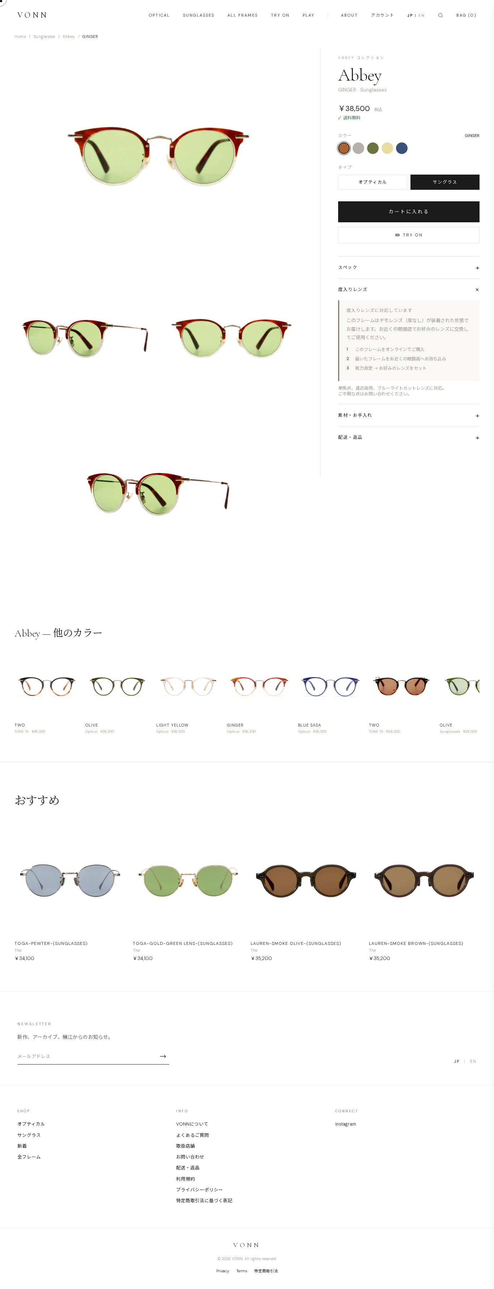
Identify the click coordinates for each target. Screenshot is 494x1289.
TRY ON (280, 15)
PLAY (309, 15)
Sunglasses (44, 36)
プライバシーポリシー (199, 1190)
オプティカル (372, 182)
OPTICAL (159, 15)
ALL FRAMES (242, 15)
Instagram (345, 1124)
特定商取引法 (266, 1271)
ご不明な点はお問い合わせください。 (375, 394)
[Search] (440, 15)
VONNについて (192, 1124)
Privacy (222, 1271)
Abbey (69, 36)
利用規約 (185, 1179)
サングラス (445, 182)
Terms (242, 1271)
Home (20, 36)
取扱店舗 (185, 1146)
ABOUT (349, 15)
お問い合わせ (190, 1157)
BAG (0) (466, 15)
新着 (22, 1146)
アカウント (383, 15)
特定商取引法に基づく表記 (204, 1201)
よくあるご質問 (192, 1135)
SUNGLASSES (198, 15)
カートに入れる (409, 212)
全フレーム (29, 1157)
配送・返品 (188, 1168)
